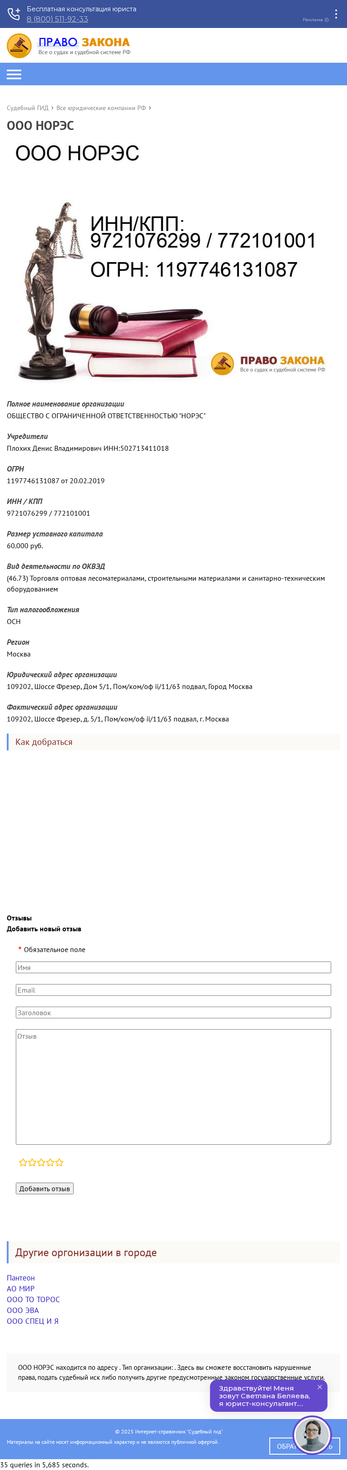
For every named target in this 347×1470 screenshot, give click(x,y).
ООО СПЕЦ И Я (33, 1321)
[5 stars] (59, 1163)
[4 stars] (50, 1163)
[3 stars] (41, 1163)
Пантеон (21, 1278)
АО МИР (21, 1289)
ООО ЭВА (23, 1310)
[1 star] (23, 1163)
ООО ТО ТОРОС (33, 1299)
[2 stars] (32, 1163)
